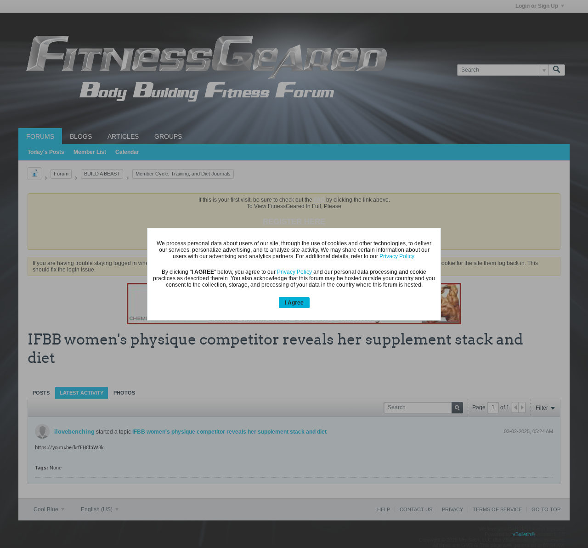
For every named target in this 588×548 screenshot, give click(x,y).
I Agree (294, 302)
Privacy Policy (396, 256)
